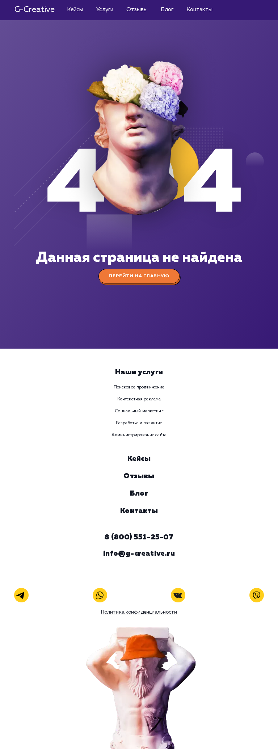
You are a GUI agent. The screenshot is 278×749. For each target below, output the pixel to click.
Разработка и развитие (139, 423)
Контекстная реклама (139, 399)
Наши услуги (139, 372)
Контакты (199, 9)
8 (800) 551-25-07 (138, 537)
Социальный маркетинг (139, 411)
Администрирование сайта (139, 435)
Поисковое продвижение (139, 387)
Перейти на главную (139, 276)
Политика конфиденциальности (139, 612)
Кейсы (75, 9)
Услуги (104, 9)
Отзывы (137, 9)
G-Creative (34, 10)
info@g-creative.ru (139, 553)
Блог (167, 9)
